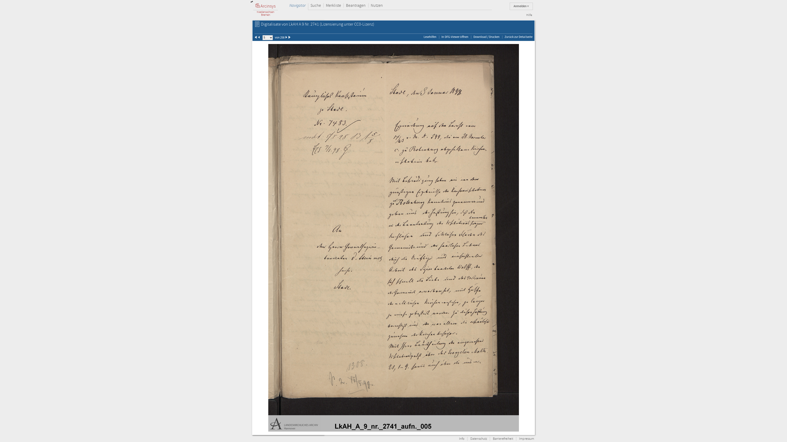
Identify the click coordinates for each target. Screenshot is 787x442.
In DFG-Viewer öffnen (454, 37)
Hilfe (529, 15)
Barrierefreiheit (503, 439)
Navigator (297, 5)
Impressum (526, 439)
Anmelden (520, 6)
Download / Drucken (486, 37)
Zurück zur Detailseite (518, 37)
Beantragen (356, 5)
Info (461, 439)
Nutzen (377, 5)
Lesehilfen (430, 37)
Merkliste (333, 5)
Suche (315, 5)
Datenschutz (478, 439)
